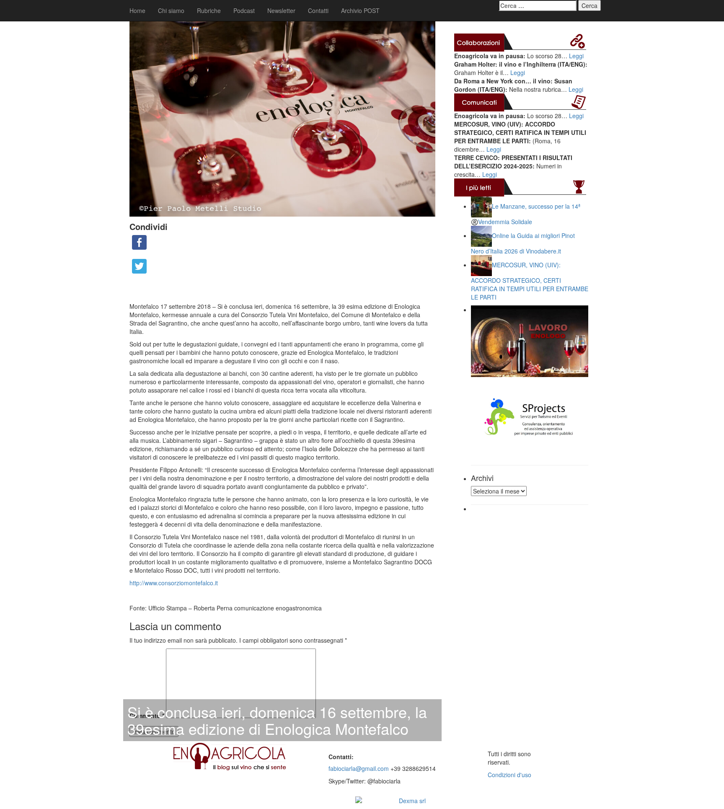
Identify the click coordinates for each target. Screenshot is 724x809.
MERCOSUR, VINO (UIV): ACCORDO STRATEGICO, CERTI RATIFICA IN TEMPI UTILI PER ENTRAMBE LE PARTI (529, 281)
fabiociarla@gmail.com (358, 768)
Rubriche (209, 10)
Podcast (244, 10)
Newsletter (281, 10)
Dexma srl (412, 800)
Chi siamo (171, 10)
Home (137, 10)
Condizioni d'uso (509, 774)
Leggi (576, 56)
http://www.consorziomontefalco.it (173, 583)
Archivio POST (360, 10)
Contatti (318, 10)
